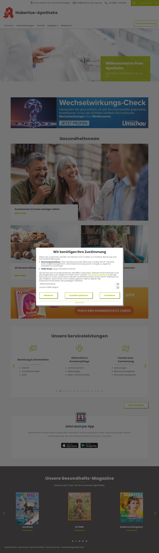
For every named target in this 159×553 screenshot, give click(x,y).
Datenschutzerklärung (98, 274)
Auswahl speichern (78, 295)
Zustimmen (109, 295)
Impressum (79, 302)
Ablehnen (48, 295)
